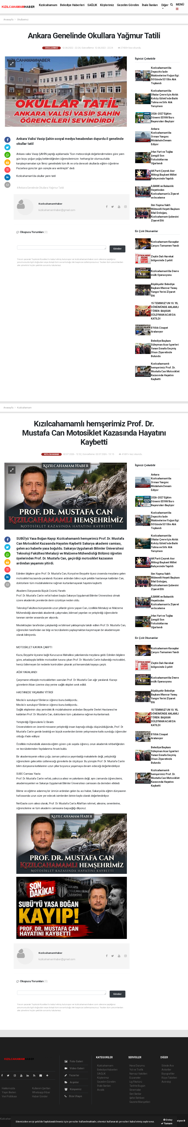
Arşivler (74, 1082)
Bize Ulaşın (75, 1096)
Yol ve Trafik (136, 1069)
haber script (6, 1122)
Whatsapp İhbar (41, 1092)
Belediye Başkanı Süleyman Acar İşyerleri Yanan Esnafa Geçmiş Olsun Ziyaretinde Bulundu (165, 348)
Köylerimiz (107, 5)
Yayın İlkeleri (9, 1092)
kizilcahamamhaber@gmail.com (57, 210)
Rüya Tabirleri (169, 1077)
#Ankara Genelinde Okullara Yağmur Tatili (40, 187)
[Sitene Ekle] (48, 1075)
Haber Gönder (40, 1096)
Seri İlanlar (135, 1093)
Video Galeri (76, 1068)
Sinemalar (135, 1089)
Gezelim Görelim (128, 5)
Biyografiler (168, 1073)
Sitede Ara (167, 1065)
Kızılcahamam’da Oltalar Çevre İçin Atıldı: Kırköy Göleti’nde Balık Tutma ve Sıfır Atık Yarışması (165, 98)
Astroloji (166, 1081)
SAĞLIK (92, 5)
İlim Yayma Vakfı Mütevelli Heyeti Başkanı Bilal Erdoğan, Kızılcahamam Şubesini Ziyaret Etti (165, 213)
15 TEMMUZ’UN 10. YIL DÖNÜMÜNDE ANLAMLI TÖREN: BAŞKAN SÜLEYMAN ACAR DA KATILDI (165, 311)
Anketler (166, 1069)
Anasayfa (8, 19)
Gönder (117, 248)
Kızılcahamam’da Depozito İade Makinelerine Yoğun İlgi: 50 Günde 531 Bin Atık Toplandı (165, 75)
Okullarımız (22, 19)
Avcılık (100, 1089)
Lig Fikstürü (135, 1081)
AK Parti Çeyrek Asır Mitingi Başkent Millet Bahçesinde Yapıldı (164, 174)
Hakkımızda (8, 1088)
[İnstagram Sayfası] (16, 1075)
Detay (168, 1119)
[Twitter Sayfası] (9, 1075)
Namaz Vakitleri (138, 1073)
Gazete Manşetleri (139, 1101)
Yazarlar (74, 1075)
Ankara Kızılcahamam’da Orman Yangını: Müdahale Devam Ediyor (161, 136)
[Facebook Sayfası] (3, 1075)
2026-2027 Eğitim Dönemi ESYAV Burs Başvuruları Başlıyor (162, 117)
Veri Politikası (9, 1096)
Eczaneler (135, 1077)
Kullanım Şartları (41, 1088)
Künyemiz (75, 1089)
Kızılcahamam (48, 5)
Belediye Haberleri (72, 5)
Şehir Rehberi (136, 1097)
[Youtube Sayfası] (22, 1075)
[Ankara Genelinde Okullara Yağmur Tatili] (65, 92)
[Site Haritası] (42, 1075)
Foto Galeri (76, 1061)
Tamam (167, 1123)
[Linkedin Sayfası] (29, 1075)
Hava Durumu (137, 1065)
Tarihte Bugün (137, 1085)
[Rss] (35, 1075)
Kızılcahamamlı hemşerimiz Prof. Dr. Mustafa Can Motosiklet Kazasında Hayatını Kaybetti (165, 371)
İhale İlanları (150, 5)
